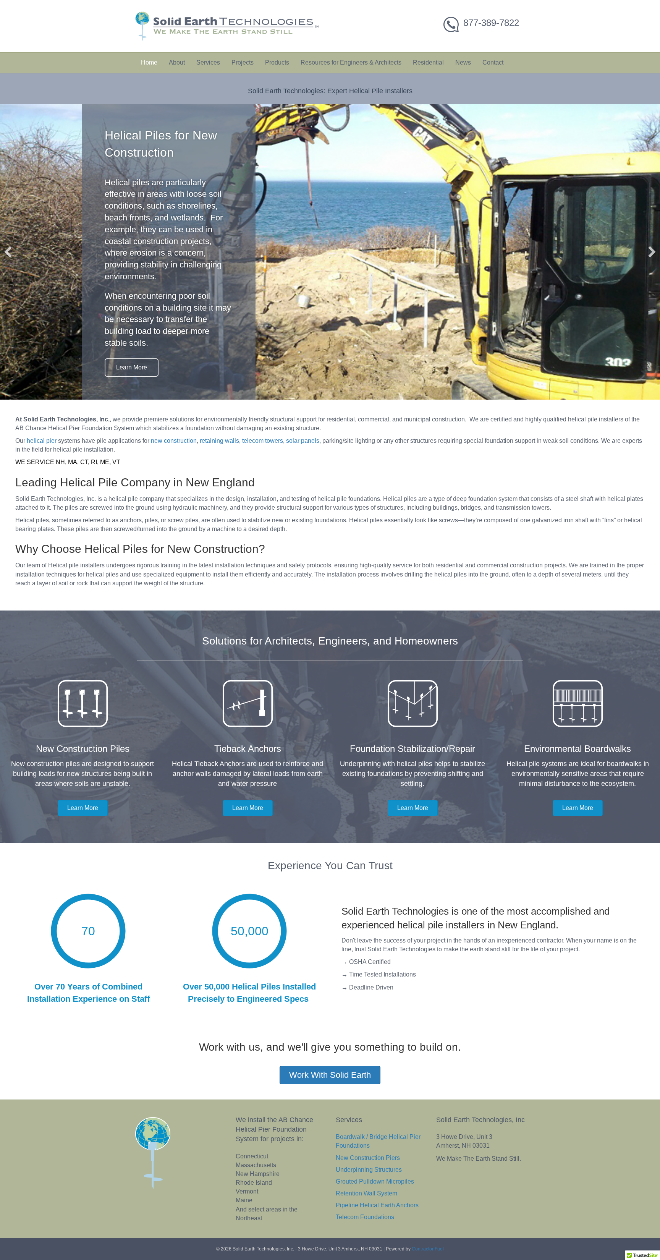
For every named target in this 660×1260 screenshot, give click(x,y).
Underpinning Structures (369, 1195)
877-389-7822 (491, 23)
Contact (492, 62)
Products (277, 62)
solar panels (302, 466)
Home (149, 62)
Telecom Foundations (365, 1242)
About (177, 62)
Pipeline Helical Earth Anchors (377, 1230)
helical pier (42, 466)
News (463, 62)
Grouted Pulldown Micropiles (375, 1206)
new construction (174, 466)
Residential (428, 62)
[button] (8, 264)
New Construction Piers (368, 1182)
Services (208, 62)
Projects (242, 62)
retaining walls (219, 466)
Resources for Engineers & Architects (351, 62)
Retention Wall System (366, 1218)
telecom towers (262, 466)
